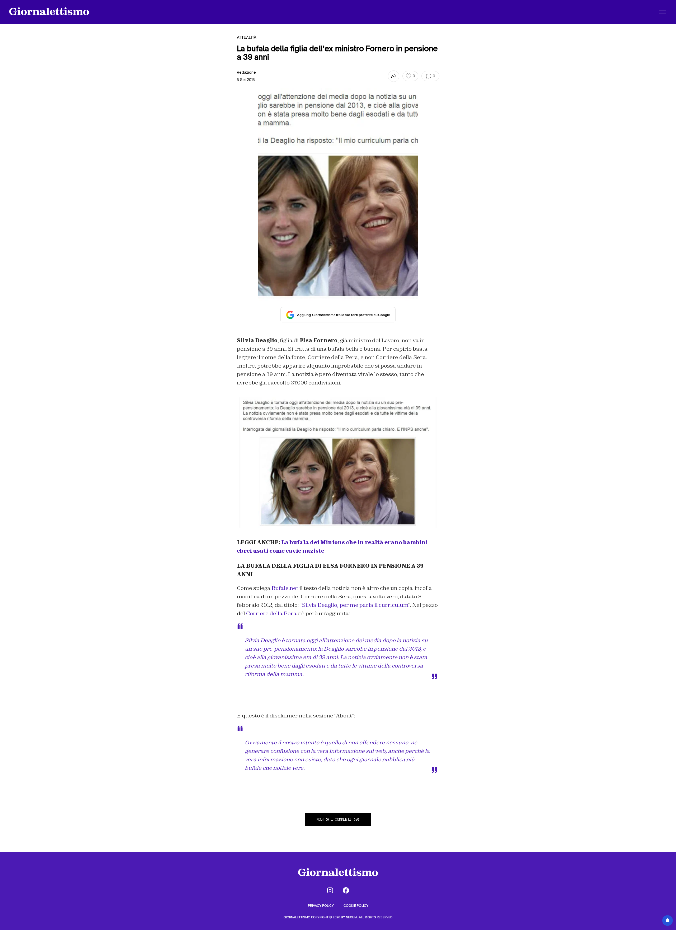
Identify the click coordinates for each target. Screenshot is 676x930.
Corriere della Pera (271, 613)
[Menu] (662, 12)
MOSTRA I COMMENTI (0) (338, 819)
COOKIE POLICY (356, 906)
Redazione (246, 72)
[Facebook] (346, 890)
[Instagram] (330, 890)
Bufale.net (284, 588)
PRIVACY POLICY (321, 906)
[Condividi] (393, 76)
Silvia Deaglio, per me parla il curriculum (355, 605)
